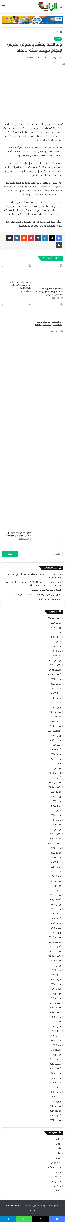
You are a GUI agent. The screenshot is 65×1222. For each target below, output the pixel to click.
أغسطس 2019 (54, 1012)
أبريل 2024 (56, 750)
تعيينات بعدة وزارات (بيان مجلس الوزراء (44, 599)
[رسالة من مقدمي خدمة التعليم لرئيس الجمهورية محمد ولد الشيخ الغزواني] (48, 275)
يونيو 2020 (55, 965)
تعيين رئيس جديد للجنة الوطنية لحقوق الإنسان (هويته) (36, 595)
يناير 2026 (56, 651)
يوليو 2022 (56, 848)
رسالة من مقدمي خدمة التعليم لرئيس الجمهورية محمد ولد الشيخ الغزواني (48, 292)
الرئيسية (56, 32)
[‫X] (52, 238)
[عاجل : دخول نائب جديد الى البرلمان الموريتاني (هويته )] (16, 416)
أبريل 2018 (56, 1087)
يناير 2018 (56, 1101)
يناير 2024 (56, 764)
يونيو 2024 (55, 740)
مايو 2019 (56, 1026)
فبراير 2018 (56, 1097)
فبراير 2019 (56, 1040)
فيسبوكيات (56, 1181)
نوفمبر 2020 (55, 942)
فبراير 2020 (56, 984)
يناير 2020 (56, 989)
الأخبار (48, 32)
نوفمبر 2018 (55, 1055)
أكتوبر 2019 (55, 1003)
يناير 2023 (56, 820)
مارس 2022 (56, 867)
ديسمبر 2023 (55, 768)
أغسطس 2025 (54, 675)
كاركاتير (57, 1186)
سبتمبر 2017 (55, 1120)
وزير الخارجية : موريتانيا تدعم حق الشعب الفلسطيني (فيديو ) (49, 325)
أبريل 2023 (56, 806)
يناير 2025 (56, 707)
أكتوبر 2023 (55, 778)
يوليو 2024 (55, 736)
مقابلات (57, 1191)
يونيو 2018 (56, 1078)
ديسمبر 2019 (55, 994)
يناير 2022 (56, 876)
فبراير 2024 (55, 759)
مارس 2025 (56, 698)
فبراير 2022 (56, 872)
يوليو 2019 (56, 1017)
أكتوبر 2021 (55, 890)
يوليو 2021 (56, 904)
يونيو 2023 (55, 797)
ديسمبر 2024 (55, 712)
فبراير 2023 (56, 815)
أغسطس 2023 (54, 787)
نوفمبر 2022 (55, 829)
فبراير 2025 (56, 703)
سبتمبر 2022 (55, 839)
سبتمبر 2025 (55, 670)
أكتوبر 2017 (55, 1116)
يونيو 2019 (56, 1022)
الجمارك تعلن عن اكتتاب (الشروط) (46, 590)
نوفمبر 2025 (55, 661)
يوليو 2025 (56, 679)
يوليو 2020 (56, 961)
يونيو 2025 (55, 684)
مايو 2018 (56, 1083)
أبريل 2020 (56, 975)
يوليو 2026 (56, 623)
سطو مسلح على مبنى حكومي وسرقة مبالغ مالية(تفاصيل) (20, 285)
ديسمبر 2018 (55, 1050)
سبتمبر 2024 (55, 726)
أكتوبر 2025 (55, 665)
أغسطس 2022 (54, 843)
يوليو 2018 (56, 1073)
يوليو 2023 (56, 792)
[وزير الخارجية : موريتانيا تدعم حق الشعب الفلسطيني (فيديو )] (48, 311)
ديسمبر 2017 (55, 1106)
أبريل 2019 (56, 1031)
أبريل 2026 (56, 637)
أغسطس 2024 (54, 731)
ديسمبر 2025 (55, 656)
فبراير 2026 (56, 646)
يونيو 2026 (55, 628)
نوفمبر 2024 (55, 717)
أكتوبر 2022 (55, 834)
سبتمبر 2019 (55, 1008)
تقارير (58, 1158)
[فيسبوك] (59, 238)
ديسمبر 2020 (55, 937)
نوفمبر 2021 (55, 886)
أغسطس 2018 (54, 1069)
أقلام (58, 1144)
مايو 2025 (56, 689)
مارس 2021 (56, 923)
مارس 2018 (56, 1092)
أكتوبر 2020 (55, 947)
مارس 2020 (56, 980)
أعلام (58, 1139)
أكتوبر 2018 (55, 1059)
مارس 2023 (56, 811)
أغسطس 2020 (54, 956)
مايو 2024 (56, 745)
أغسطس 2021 (54, 900)
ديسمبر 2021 (55, 881)
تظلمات (57, 1153)
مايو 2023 (56, 801)
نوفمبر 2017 (55, 1111)
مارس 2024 (56, 754)
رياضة (58, 1172)
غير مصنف (56, 1177)
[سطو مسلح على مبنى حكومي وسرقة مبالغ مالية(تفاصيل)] (16, 272)
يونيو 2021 (56, 909)
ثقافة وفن (56, 1163)
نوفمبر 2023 (55, 773)
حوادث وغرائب (54, 1167)
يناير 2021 (56, 933)
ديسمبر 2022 (55, 825)
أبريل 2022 (56, 862)
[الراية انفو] (47, 6)
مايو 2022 (56, 858)
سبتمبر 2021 (55, 895)
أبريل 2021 (56, 919)
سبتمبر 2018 (55, 1064)
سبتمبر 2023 (55, 782)
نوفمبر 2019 (55, 998)
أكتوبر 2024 (55, 721)
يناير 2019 (56, 1045)
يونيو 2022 (55, 853)
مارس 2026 (56, 642)
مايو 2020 (56, 970)
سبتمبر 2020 (55, 951)
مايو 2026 (56, 632)
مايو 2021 (56, 914)
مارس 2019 (56, 1036)
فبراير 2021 (56, 928)
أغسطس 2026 (54, 618)
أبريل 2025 (56, 693)
